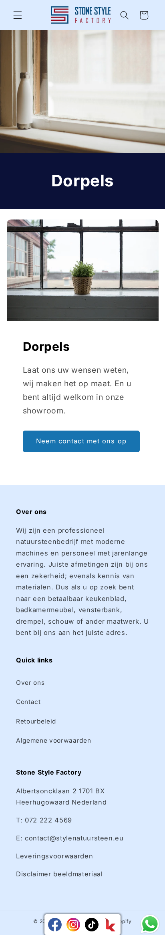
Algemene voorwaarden (53, 740)
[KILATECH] (110, 925)
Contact (28, 702)
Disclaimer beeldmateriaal (59, 874)
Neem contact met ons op (81, 441)
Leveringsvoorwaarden (54, 856)
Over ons (30, 682)
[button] (17, 15)
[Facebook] (55, 925)
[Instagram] (73, 925)
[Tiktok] (92, 925)
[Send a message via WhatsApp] (150, 924)
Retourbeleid (36, 721)
